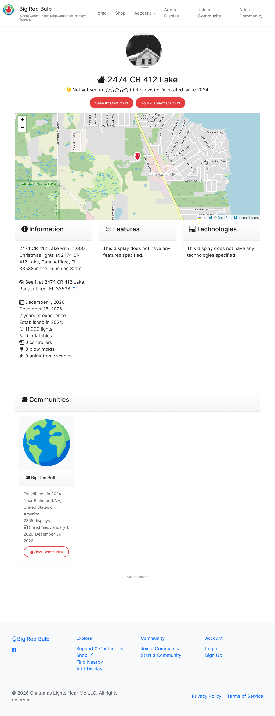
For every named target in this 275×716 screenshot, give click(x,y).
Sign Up (213, 655)
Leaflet (206, 217)
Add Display (89, 668)
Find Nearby (89, 662)
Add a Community (251, 13)
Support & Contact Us (99, 648)
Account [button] (142, 13)
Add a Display (171, 13)
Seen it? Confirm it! (111, 103)
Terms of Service (245, 696)
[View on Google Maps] (75, 288)
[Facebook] (14, 649)
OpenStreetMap (229, 217)
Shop (120, 13)
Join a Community (209, 13)
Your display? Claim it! (160, 103)
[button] (137, 158)
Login (211, 648)
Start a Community (161, 655)
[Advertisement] (137, 593)
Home (101, 13)
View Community (48, 551)
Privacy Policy (206, 696)
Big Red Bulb (35, 9)
